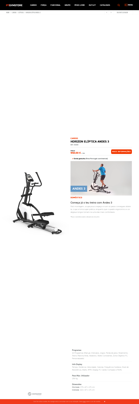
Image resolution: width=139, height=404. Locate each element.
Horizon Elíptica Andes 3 (33, 12)
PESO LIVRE (79, 5)
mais (84, 401)
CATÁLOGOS (105, 5)
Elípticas (21, 12)
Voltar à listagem (122, 12)
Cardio (14, 12)
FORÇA (43, 5)
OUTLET (92, 5)
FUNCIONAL (55, 5)
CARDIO (33, 5)
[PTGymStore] (14, 5)
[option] (35, 203)
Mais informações (121, 152)
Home (7, 12)
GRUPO (67, 5)
